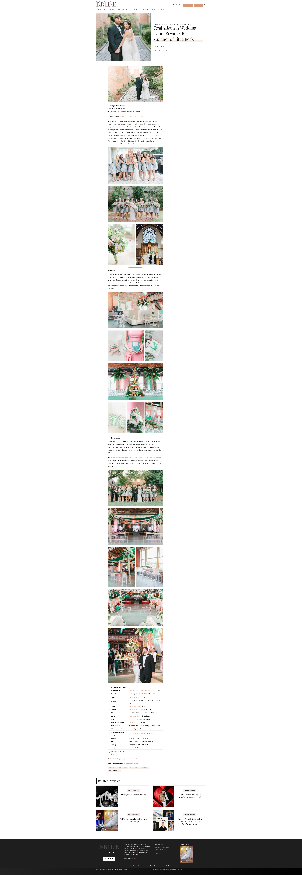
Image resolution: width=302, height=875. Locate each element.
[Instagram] (172, 4)
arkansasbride (161, 44)
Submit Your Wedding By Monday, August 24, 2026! (190, 795)
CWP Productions (134, 706)
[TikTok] (179, 4)
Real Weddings (114, 770)
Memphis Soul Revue (136, 719)
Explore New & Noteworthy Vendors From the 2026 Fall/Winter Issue (190, 821)
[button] (204, 5)
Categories (177, 24)
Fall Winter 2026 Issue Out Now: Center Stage (133, 820)
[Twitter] (159, 50)
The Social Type (134, 722)
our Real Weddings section (130, 763)
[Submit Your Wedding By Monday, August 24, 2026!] (163, 796)
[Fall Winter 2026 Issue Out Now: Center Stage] (107, 820)
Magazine (144, 768)
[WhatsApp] (166, 50)
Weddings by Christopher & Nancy (131, 116)
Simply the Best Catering (137, 709)
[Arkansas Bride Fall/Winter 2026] (186, 854)
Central (186, 24)
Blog (169, 24)
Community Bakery (135, 716)
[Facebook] (169, 4)
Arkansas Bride (160, 24)
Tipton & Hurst (134, 697)
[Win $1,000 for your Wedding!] (107, 796)
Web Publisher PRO (164, 869)
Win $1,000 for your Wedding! (133, 794)
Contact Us (158, 853)
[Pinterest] (176, 4)
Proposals (132, 729)
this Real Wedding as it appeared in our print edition (124, 759)
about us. (133, 858)
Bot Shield (179, 869)
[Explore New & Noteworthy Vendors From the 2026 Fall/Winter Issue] (163, 820)
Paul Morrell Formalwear (137, 733)
